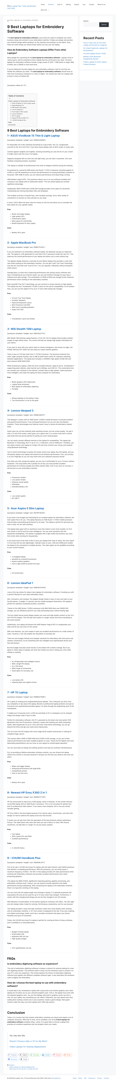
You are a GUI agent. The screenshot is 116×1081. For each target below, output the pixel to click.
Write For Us (101, 4)
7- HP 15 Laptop (15, 116)
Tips (84, 4)
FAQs (10, 122)
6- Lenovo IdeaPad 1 (16, 114)
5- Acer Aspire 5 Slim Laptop (19, 111)
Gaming (68, 4)
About (80, 1078)
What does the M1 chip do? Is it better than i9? (23, 1069)
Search (85, 21)
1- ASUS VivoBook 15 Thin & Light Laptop (22, 103)
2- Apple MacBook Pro (17, 105)
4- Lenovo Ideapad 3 (16, 109)
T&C (85, 1078)
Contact (91, 4)
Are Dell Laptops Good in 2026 (94, 53)
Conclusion (12, 125)
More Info (44, 10)
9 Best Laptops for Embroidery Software (21, 101)
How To (59, 4)
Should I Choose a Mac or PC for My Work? (28, 1041)
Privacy (99, 1078)
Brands (76, 4)
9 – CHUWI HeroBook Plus (18, 120)
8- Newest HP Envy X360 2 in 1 (19, 118)
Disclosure (92, 1078)
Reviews (51, 4)
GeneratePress (56, 1078)
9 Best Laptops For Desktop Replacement (28, 1047)
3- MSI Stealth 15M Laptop (18, 107)
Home (43, 4)
